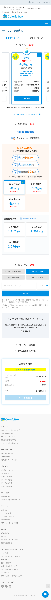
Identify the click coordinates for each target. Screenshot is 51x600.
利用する (26, 331)
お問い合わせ (5, 520)
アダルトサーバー (37, 38)
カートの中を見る (7, 433)
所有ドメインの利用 (38, 277)
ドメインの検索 (6, 486)
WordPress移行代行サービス (11, 500)
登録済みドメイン (7, 470)
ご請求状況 (5, 533)
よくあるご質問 (6, 516)
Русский (5, 12)
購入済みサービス (7, 496)
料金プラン (5, 559)
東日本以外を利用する (27, 351)
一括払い (4, 536)
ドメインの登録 (6, 480)
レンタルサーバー (13, 38)
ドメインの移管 (6, 483)
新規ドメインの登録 (38, 271)
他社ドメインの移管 (13, 277)
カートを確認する (25, 398)
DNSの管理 (5, 473)
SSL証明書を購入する (8, 440)
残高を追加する (6, 543)
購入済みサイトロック (9, 460)
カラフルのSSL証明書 (8, 569)
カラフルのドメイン (8, 566)
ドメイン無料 (22, 164)
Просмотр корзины (34, 8)
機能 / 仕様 (5, 563)
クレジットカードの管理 (9, 540)
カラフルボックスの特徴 (9, 556)
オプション (5, 572)
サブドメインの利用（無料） (13, 271)
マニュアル (5, 513)
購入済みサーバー (7, 453)
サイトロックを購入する (9, 443)
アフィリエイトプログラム (10, 576)
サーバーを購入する (8, 437)
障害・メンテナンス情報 (9, 523)
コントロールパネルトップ (10, 430)
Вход (14, 12)
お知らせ (4, 510)
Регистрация (22, 12)
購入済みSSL (5, 456)
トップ (3, 553)
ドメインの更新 (6, 476)
